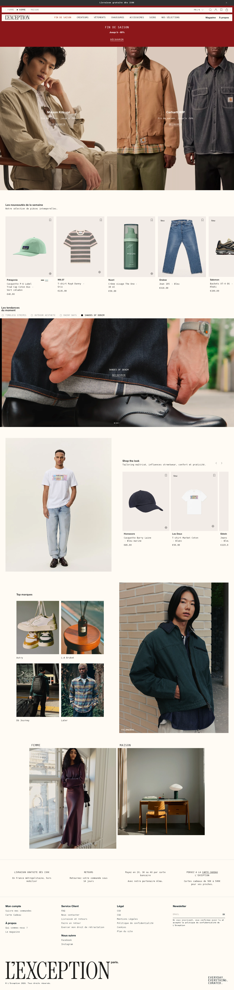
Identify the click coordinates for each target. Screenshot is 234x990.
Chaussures (117, 17)
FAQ (63, 911)
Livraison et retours (74, 919)
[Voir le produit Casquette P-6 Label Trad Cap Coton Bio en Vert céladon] (46, 281)
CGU (119, 915)
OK (224, 914)
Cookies (121, 927)
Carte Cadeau (13, 915)
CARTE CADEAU (210, 872)
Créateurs (82, 17)
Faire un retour (71, 923)
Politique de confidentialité (135, 923)
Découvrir (117, 39)
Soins (152, 17)
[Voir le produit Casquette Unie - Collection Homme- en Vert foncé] (42, 281)
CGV (119, 911)
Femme (36, 745)
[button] (226, 3)
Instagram (67, 944)
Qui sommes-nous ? (16, 928)
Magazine (211, 18)
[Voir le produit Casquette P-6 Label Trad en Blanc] (50, 281)
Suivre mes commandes (18, 911)
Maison (125, 745)
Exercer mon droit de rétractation (82, 927)
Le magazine (12, 932)
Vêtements (100, 17)
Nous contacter (70, 915)
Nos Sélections (171, 17)
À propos (224, 18)
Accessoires (137, 17)
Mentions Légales (127, 919)
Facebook (66, 940)
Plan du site (125, 931)
